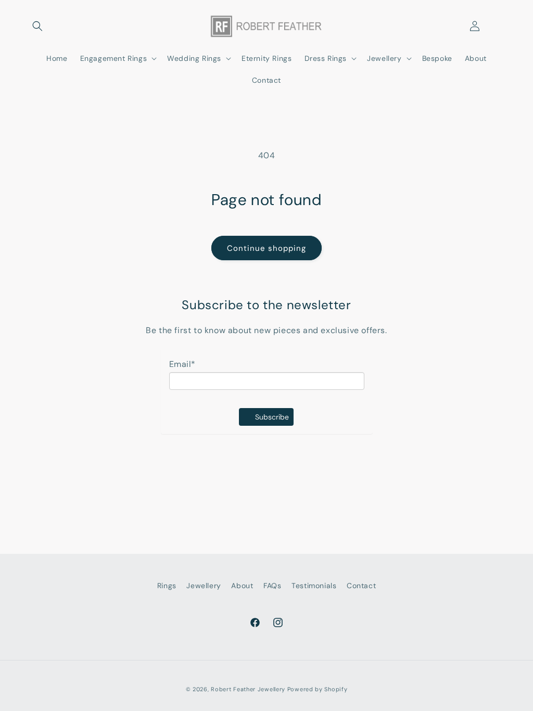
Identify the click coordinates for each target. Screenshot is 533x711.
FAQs (272, 585)
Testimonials (313, 585)
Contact (361, 585)
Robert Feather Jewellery (248, 689)
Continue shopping (266, 248)
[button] (37, 26)
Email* (182, 364)
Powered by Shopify (317, 689)
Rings (166, 585)
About (242, 585)
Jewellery (203, 585)
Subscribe (272, 417)
